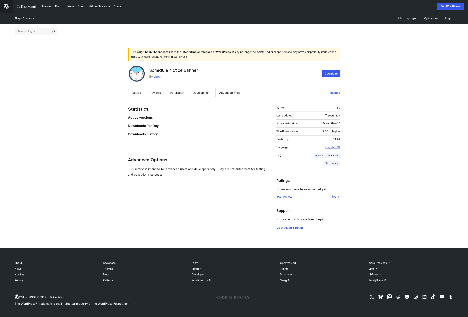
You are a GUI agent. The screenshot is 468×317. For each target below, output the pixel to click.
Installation (176, 92)
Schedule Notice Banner (173, 70)
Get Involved (288, 262)
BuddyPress (377, 280)
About (18, 262)
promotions (332, 155)
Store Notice (332, 163)
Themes (108, 268)
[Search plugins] (53, 31)
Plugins (107, 274)
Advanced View (229, 92)
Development (202, 92)
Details (136, 92)
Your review (284, 196)
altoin (157, 76)
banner (319, 155)
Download (331, 73)
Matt (373, 268)
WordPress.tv (201, 280)
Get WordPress (451, 6)
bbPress (375, 274)
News (18, 268)
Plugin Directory (24, 18)
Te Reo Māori (57, 297)
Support (334, 92)
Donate (286, 274)
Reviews (155, 92)
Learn (195, 262)
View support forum (289, 227)
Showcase (109, 262)
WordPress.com (380, 262)
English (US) (332, 147)
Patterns (108, 280)
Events (284, 268)
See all (335, 196)
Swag (285, 280)
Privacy (19, 280)
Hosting (19, 274)
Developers (199, 274)
